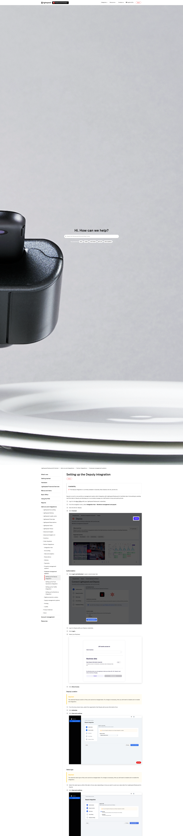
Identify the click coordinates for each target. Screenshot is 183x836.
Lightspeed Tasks (48, 525)
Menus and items (46, 490)
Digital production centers (51, 597)
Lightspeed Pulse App (49, 519)
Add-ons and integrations (67, 468)
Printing (46, 603)
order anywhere (108, 241)
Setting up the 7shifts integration (51, 588)
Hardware (44, 482)
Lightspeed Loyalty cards (50, 516)
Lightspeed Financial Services (50, 486)
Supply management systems (52, 600)
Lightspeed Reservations (49, 522)
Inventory (45, 538)
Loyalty (46, 606)
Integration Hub (48, 547)
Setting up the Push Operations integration (52, 582)
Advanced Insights (48, 531)
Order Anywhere (47, 541)
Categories (104, 2)
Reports (43, 502)
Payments (46, 563)
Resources (112, 2)
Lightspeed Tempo (48, 528)
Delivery (46, 560)
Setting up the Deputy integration (51, 577)
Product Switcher (48, 609)
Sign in (138, 2)
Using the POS (45, 498)
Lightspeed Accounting (49, 509)
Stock (45, 613)
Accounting (47, 550)
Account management (48, 617)
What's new (44, 474)
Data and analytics (49, 553)
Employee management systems (97, 468)
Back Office (79, 501)
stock (81, 241)
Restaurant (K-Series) (61, 2)
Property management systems (50, 567)
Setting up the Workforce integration (52, 593)
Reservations (47, 557)
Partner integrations (81, 468)
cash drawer (93, 241)
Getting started (45, 478)
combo (86, 241)
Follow (69, 478)
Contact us (121, 2)
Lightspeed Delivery (48, 513)
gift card (100, 241)
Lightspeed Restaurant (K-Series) (49, 468)
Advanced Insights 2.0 (49, 535)
